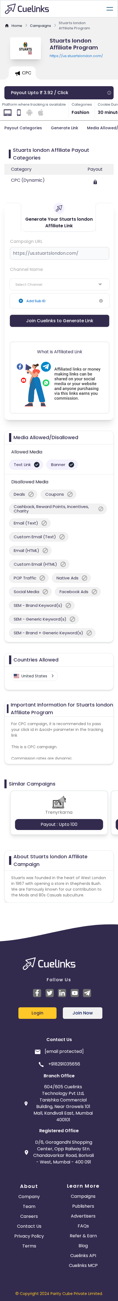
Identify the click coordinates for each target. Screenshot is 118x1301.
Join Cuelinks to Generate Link (59, 321)
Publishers (83, 1206)
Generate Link (64, 128)
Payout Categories (23, 128)
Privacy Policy (29, 1236)
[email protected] (64, 1051)
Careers (29, 1216)
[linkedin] (63, 993)
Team (29, 1206)
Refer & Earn (83, 1236)
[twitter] (50, 993)
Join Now (82, 1013)
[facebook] (38, 993)
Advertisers (83, 1216)
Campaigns (83, 1196)
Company (29, 1196)
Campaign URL (26, 241)
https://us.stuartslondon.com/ (76, 56)
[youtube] (75, 993)
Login (37, 1013)
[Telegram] (88, 993)
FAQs (83, 1226)
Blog (83, 1246)
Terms (29, 1246)
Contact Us (29, 1226)
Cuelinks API (83, 1255)
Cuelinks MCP (83, 1265)
